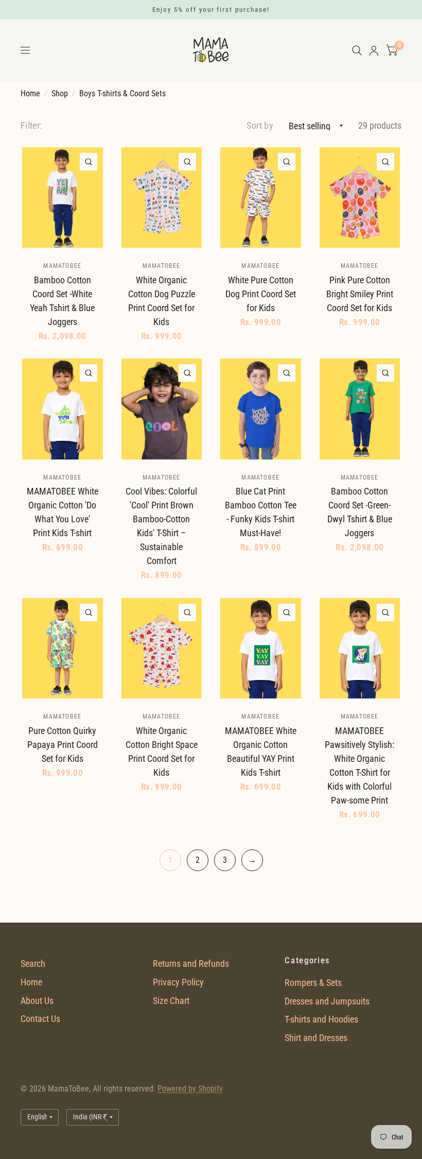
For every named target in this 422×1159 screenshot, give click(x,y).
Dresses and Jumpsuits (327, 1001)
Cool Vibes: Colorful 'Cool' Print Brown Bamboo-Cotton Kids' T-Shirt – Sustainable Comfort (161, 526)
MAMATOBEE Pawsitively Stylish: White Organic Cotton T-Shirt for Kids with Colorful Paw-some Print (359, 765)
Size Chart (171, 1000)
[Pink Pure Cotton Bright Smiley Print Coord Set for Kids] (360, 197)
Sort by (260, 125)
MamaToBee (62, 265)
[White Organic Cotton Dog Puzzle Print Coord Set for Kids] (161, 197)
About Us (37, 1000)
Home (30, 93)
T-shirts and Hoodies (321, 1019)
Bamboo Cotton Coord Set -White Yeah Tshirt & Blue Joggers (62, 301)
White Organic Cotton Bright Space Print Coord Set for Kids (162, 751)
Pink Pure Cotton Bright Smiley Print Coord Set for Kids (359, 294)
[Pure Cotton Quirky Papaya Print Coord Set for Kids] (62, 648)
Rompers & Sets (313, 982)
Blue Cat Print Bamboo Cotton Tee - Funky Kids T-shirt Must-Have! (260, 512)
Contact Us (40, 1018)
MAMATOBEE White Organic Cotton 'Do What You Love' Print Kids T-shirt (62, 512)
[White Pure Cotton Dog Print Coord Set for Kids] (260, 197)
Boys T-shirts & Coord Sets (122, 93)
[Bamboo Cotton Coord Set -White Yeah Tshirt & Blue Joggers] (62, 197)
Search (33, 963)
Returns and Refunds (191, 963)
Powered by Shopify (190, 1089)
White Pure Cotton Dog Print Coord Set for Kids (260, 294)
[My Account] (373, 50)
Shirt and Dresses (316, 1037)
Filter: (31, 125)
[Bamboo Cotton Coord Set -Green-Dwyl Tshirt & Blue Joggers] (360, 409)
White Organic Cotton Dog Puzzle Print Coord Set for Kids (161, 301)
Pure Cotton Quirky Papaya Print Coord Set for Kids (62, 744)
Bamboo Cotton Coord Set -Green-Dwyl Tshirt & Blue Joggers (359, 512)
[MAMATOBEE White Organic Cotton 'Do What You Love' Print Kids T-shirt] (62, 409)
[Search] (356, 50)
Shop (59, 93)
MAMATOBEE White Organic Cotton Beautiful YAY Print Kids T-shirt (260, 751)
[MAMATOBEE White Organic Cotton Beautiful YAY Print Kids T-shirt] (260, 648)
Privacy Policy (178, 982)
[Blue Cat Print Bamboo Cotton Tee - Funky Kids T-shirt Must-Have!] (260, 409)
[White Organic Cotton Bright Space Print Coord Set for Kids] (161, 648)
